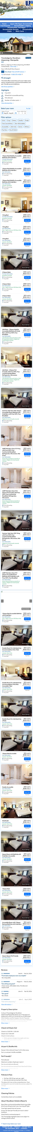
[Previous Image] (1, 44)
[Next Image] (31, 44)
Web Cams (20, 31)
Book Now (27, 161)
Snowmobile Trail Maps (16, 27)
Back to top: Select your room (12, 1124)
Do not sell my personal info (18, 1127)
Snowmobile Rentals (11, 29)
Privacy (17, 1127)
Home (4, 24)
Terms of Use (7, 1127)
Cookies (24, 1128)
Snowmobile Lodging (22, 26)
